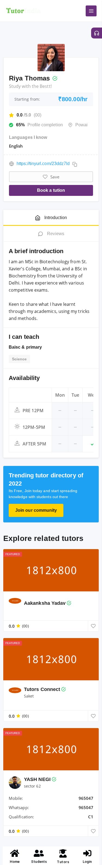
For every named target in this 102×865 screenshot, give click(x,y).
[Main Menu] (91, 10)
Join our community (36, 510)
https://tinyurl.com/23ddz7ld (43, 163)
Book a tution (51, 190)
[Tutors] (63, 853)
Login (87, 862)
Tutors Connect (42, 689)
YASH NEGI (37, 779)
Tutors (63, 862)
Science (19, 359)
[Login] (87, 853)
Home (15, 862)
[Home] (15, 853)
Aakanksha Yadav (45, 603)
